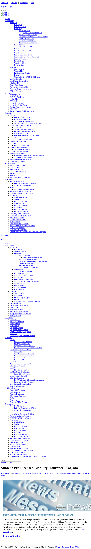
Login (10, 6)
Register (4, 6)
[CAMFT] (5, 13)
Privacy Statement (62, 547)
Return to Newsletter (12, 536)
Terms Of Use (75, 547)
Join (32, 3)
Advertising (24, 3)
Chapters (14, 3)
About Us (4, 3)
